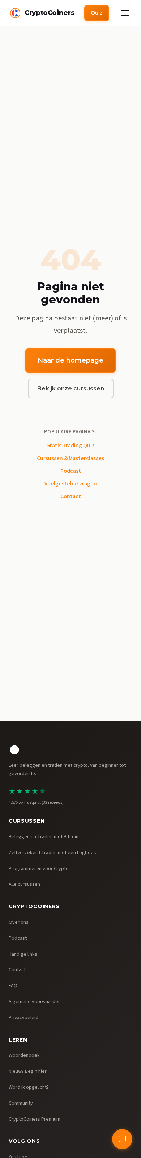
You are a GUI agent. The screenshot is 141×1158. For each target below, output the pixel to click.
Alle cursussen (24, 884)
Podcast (70, 471)
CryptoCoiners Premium (34, 1119)
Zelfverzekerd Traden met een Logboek (52, 852)
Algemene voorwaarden (35, 1001)
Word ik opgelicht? (29, 1087)
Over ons (19, 922)
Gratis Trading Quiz (70, 446)
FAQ (13, 985)
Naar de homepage (70, 360)
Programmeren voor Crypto (39, 868)
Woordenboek (24, 1055)
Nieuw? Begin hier (28, 1071)
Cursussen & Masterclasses (70, 458)
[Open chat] (122, 1139)
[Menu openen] (125, 13)
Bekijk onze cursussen (70, 388)
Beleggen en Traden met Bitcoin (43, 836)
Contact (70, 496)
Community (21, 1103)
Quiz (97, 12)
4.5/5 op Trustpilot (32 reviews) (36, 802)
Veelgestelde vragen (70, 484)
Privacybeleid (23, 1017)
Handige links (23, 954)
